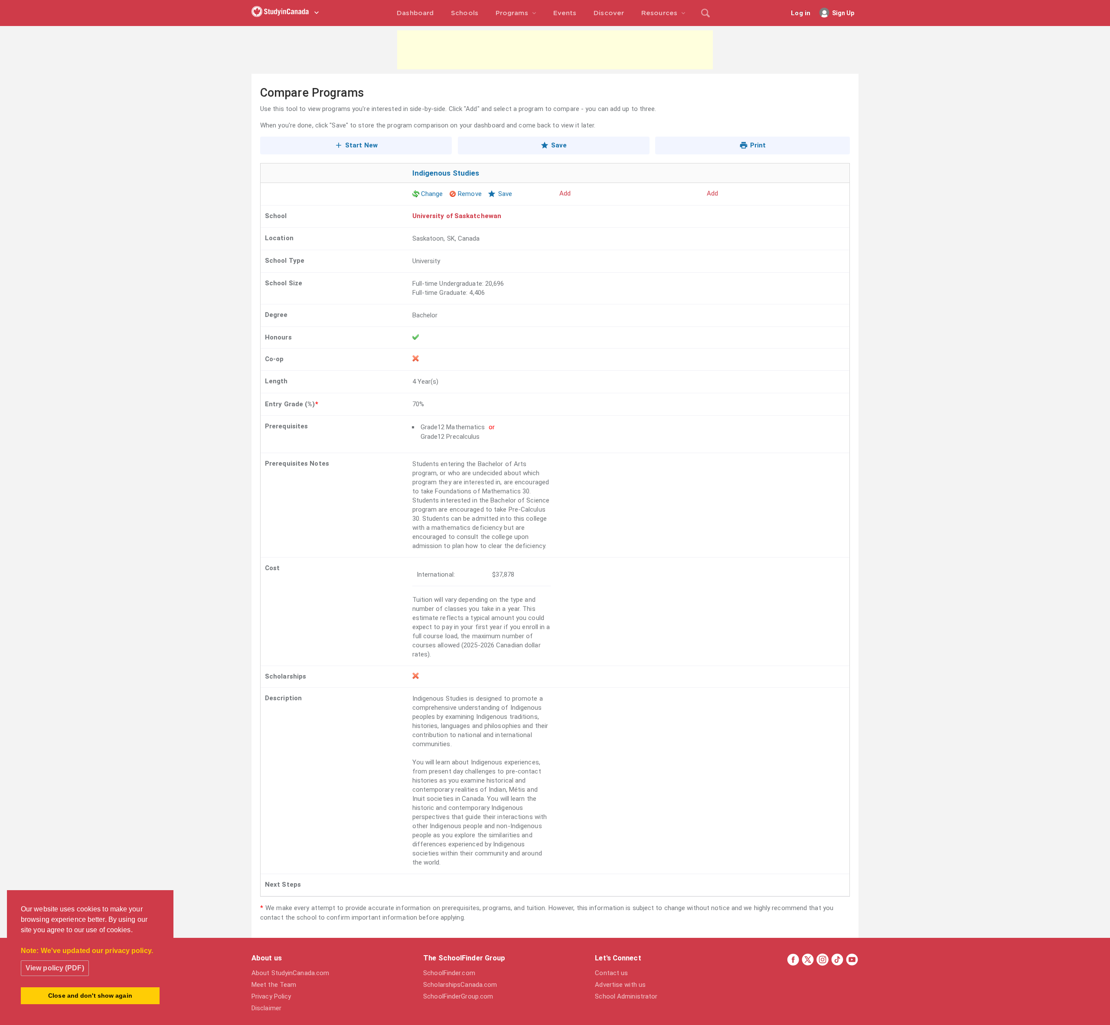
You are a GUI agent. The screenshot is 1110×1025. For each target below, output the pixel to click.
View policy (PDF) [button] (55, 968)
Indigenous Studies (446, 173)
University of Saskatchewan (457, 216)
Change (432, 194)
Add (565, 193)
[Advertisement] (555, 49)
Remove (470, 194)
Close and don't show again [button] (90, 995)
